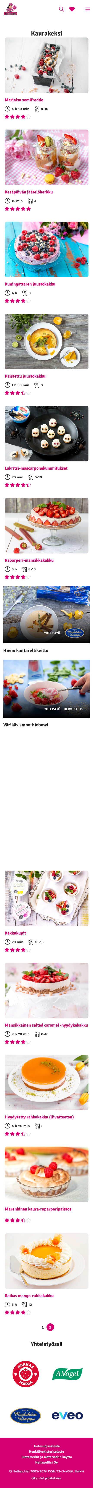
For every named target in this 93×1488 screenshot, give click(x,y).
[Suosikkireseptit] (72, 10)
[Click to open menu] (87, 9)
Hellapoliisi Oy (46, 1462)
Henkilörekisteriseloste (46, 1451)
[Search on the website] (61, 10)
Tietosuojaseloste (47, 1446)
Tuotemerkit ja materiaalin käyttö (46, 1457)
